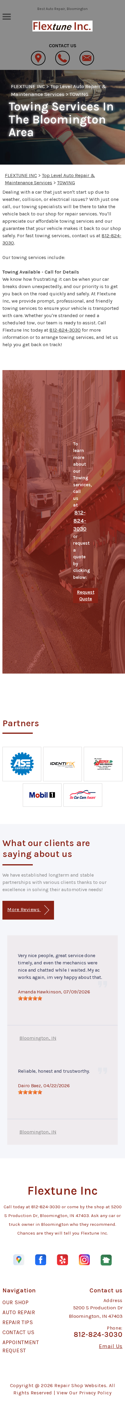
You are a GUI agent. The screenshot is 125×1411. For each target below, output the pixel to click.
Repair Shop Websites (80, 1385)
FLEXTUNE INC (28, 86)
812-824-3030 (65, 330)
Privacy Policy (95, 1393)
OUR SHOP (15, 1302)
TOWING (78, 94)
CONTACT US (18, 1332)
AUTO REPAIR (18, 1312)
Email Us (111, 1346)
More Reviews (24, 909)
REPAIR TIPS (17, 1322)
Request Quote (85, 595)
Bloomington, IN (37, 1038)
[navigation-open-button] (6, 16)
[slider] (30, 998)
